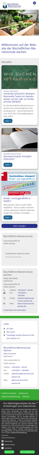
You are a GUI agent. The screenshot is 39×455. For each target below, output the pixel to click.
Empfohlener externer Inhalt (17, 253)
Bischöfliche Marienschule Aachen (18, 273)
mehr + (8, 121)
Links (6, 324)
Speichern (9, 452)
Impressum (5, 435)
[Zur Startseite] (11, 5)
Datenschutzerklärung (19, 433)
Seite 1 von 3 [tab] (15, 33)
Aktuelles (7, 61)
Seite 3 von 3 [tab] (23, 33)
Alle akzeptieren (27, 452)
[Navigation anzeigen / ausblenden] (34, 2)
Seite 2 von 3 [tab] (19, 33)
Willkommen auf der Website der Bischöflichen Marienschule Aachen (19, 48)
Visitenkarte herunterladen (15, 310)
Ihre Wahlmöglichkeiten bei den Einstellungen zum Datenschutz (19, 404)
